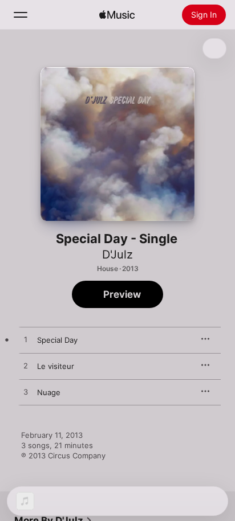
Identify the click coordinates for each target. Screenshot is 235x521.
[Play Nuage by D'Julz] (25, 392)
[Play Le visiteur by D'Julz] (25, 366)
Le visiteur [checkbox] (55, 366)
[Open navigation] (20, 14)
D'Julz (117, 254)
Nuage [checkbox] (48, 392)
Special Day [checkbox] (57, 339)
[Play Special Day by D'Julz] (25, 340)
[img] (117, 15)
